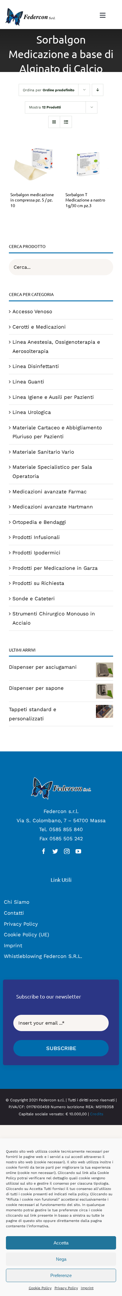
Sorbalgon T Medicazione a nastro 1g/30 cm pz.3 (85, 200)
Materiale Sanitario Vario (43, 452)
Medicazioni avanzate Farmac (49, 492)
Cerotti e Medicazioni (39, 327)
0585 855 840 (66, 829)
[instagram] (67, 851)
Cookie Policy (40, 1288)
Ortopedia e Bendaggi (39, 522)
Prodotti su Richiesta (38, 583)
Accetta (61, 1242)
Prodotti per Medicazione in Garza (55, 568)
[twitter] (55, 851)
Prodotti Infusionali (36, 537)
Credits (96, 1114)
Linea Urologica (31, 412)
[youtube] (78, 851)
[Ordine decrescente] (97, 90)
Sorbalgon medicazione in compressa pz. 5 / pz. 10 (32, 200)
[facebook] (43, 851)
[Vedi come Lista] (66, 122)
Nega (61, 1259)
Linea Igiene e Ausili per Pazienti (53, 397)
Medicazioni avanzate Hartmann (52, 507)
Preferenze (61, 1275)
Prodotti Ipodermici (36, 553)
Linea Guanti (28, 382)
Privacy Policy (66, 1288)
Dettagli (33, 166)
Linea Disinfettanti (35, 366)
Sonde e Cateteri (33, 598)
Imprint (87, 1288)
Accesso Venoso (32, 311)
